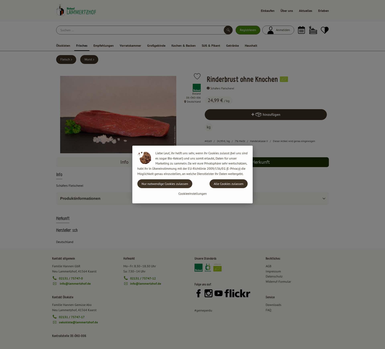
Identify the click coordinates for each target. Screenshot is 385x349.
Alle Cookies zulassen (228, 184)
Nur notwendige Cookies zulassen (165, 184)
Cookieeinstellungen (192, 194)
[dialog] (192, 174)
